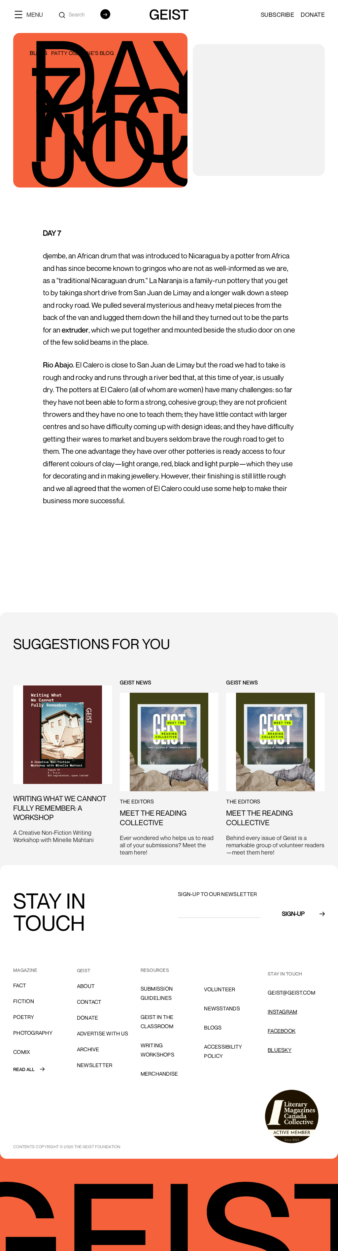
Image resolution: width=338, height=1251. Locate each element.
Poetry (23, 1017)
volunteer (219, 989)
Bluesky (279, 1050)
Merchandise (159, 1073)
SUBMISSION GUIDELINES (157, 993)
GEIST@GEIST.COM (291, 992)
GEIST (83, 970)
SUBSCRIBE (277, 14)
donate (87, 1017)
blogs (212, 1027)
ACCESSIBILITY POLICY (223, 1051)
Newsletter (95, 1065)
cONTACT (89, 1002)
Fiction (23, 1001)
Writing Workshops (157, 1050)
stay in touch (285, 973)
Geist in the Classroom (157, 1022)
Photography (32, 1033)
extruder (75, 330)
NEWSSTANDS (222, 1008)
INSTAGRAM (282, 1011)
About (86, 986)
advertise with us (102, 1033)
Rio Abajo (58, 365)
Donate (313, 14)
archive (88, 1049)
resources (155, 970)
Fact (19, 985)
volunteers (221, 970)
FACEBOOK (281, 1031)
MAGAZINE (25, 970)
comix (21, 1052)
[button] (31, 14)
